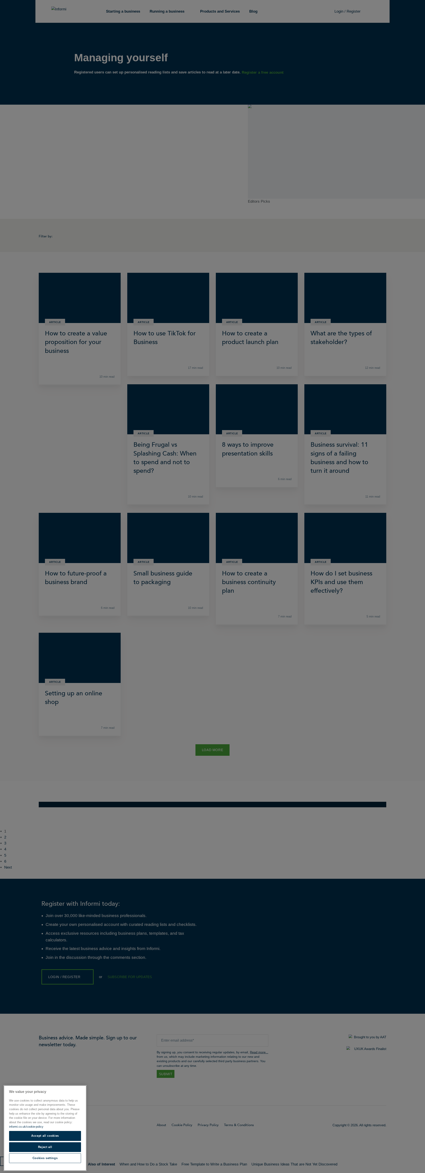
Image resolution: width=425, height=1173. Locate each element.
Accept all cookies (45, 1135)
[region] (45, 1128)
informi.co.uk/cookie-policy (26, 1126)
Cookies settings (45, 1158)
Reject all (45, 1147)
